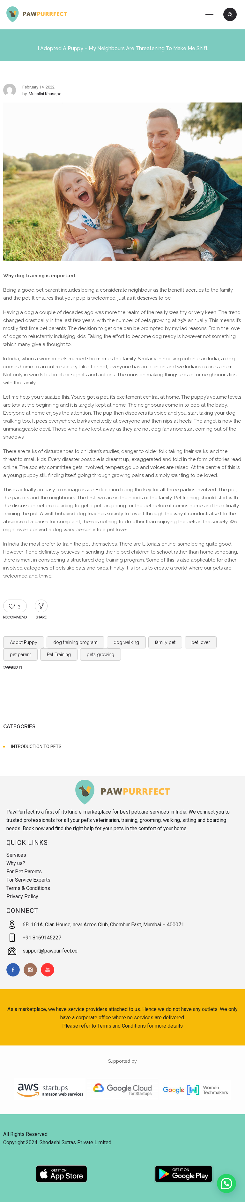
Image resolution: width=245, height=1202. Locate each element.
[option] (122, 183)
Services (16, 855)
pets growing (100, 654)
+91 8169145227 (42, 938)
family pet (165, 642)
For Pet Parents (24, 872)
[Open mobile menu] (211, 14)
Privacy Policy (22, 896)
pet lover (200, 642)
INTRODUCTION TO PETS (36, 746)
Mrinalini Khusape (45, 93)
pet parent (20, 654)
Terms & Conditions (28, 888)
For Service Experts (28, 880)
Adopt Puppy (23, 642)
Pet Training (59, 654)
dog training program (75, 642)
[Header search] (230, 14)
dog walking (126, 642)
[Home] (36, 20)
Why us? (15, 863)
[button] (226, 1183)
